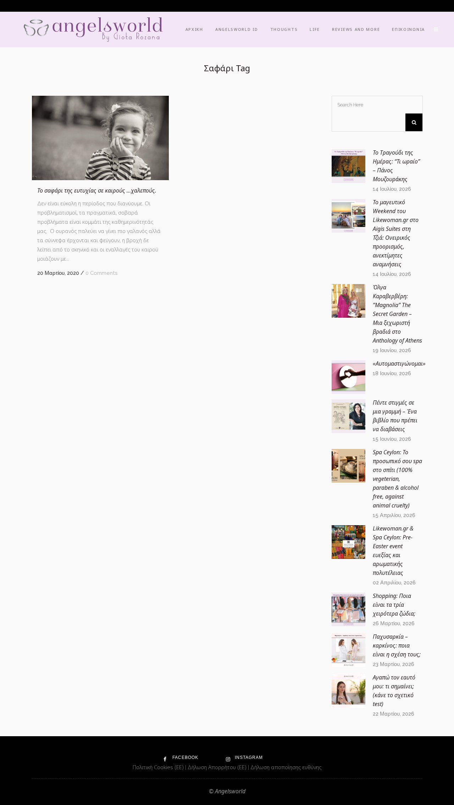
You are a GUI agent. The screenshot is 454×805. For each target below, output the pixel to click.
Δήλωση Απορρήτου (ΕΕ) (218, 767)
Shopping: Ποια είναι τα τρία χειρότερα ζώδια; (394, 604)
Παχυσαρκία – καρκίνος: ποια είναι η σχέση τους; (397, 645)
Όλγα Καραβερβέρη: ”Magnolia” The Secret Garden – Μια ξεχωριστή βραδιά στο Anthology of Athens (397, 313)
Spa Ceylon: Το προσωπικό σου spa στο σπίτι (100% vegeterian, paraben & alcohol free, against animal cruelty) (397, 478)
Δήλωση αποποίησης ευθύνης (285, 767)
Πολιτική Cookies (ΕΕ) (159, 767)
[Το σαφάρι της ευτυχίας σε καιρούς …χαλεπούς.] (100, 138)
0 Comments (101, 273)
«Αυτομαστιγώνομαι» (399, 363)
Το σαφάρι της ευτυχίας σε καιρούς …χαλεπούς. (96, 190)
